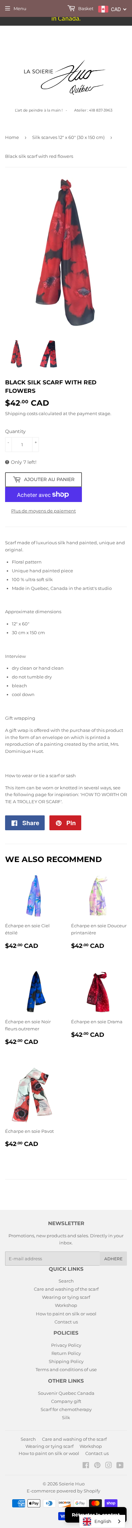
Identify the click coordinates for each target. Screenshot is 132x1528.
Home (12, 137)
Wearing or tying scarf (66, 1297)
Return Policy (66, 1353)
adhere (113, 1258)
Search (66, 1281)
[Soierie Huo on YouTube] (120, 1466)
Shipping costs (21, 413)
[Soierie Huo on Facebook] (85, 1466)
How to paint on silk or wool (66, 1313)
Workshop (66, 1305)
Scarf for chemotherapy (66, 1409)
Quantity (15, 431)
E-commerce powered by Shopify (63, 1491)
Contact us (66, 1321)
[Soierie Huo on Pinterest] (97, 1466)
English (102, 1521)
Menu (20, 8)
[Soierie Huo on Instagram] (108, 1466)
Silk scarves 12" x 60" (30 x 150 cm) (68, 137)
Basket (85, 8)
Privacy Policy (66, 1345)
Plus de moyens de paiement (43, 511)
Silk (66, 1417)
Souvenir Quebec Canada (66, 1393)
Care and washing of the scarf (66, 1289)
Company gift (66, 1401)
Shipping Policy (66, 1361)
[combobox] (102, 1521)
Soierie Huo (72, 1483)
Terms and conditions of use (66, 1369)
